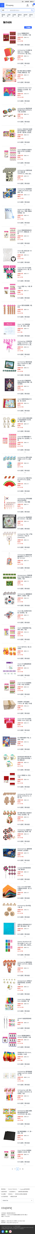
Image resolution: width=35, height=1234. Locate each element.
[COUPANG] (6, 1208)
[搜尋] (32, 10)
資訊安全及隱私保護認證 (21, 1193)
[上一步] (9, 1169)
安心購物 (3, 1193)
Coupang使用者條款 (25, 1188)
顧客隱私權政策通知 (23, 1191)
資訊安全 (10, 1193)
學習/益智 (20, 15)
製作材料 (31, 15)
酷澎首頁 (3, 15)
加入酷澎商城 (4, 1196)
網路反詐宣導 (13, 1196)
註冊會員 (27, 1)
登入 (23, 1)
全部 (3, 10)
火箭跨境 (8, 15)
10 (22, 1169)
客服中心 (32, 1)
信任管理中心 (12, 1191)
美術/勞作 (25, 15)
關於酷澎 (3, 1188)
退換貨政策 (4, 1191)
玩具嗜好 (14, 15)
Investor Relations (12, 1188)
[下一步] (26, 1169)
